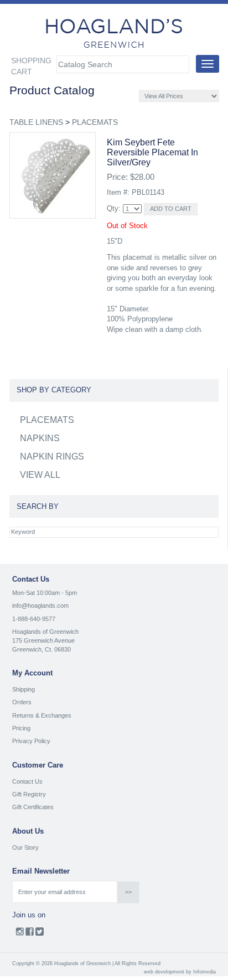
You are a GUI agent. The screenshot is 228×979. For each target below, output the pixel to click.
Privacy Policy (31, 741)
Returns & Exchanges (41, 715)
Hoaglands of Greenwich (45, 631)
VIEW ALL (40, 475)
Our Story (25, 847)
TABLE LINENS (36, 122)
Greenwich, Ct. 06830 (41, 649)
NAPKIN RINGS (52, 456)
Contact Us (27, 781)
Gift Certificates (33, 807)
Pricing (21, 728)
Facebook (29, 934)
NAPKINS (40, 438)
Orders (22, 702)
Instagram (19, 934)
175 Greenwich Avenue (43, 640)
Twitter (39, 934)
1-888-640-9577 (33, 618)
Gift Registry (29, 794)
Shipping (23, 689)
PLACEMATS (95, 122)
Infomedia (204, 972)
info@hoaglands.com (40, 605)
